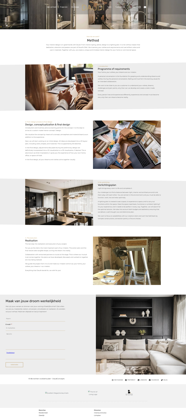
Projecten (63, 7)
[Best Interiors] (129, 395)
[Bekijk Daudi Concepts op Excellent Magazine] (56, 393)
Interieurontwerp (100, 413)
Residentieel (43, 413)
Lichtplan (97, 415)
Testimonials (120, 7)
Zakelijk (41, 415)
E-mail (9, 324)
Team (109, 7)
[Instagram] (139, 7)
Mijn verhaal (51, 7)
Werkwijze (75, 7)
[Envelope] (145, 7)
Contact (132, 7)
